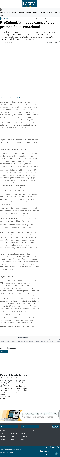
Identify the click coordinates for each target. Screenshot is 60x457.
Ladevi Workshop (49, 18)
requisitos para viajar (38, 18)
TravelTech (28, 12)
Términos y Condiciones (6, 452)
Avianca (29, 18)
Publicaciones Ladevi (35, 431)
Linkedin (23, 439)
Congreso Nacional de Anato (18, 18)
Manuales (14, 12)
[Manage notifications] (56, 453)
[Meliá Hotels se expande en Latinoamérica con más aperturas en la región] (6, 382)
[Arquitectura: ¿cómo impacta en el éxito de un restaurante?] (22, 381)
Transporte (35, 12)
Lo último (8, 12)
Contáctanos (44, 451)
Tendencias (42, 12)
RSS (47, 454)
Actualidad (4, 351)
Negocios (21, 12)
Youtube (23, 442)
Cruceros (49, 12)
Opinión (55, 12)
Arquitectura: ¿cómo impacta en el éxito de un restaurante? (22, 389)
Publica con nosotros (41, 448)
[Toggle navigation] (3, 9)
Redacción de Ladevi (12, 98)
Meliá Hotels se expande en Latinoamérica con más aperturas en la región (6, 393)
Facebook (23, 433)
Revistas (12, 442)
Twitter (23, 431)
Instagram (24, 436)
